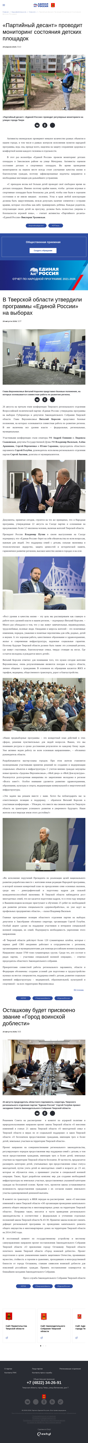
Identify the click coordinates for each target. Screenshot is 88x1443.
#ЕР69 (23, 998)
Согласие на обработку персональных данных (44, 1422)
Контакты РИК (10, 1373)
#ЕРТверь (55, 225)
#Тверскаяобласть (42, 998)
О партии (8, 1369)
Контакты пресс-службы (42, 1373)
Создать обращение (43, 250)
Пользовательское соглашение (44, 1416)
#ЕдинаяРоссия (63, 1286)
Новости (32, 12)
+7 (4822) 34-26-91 (44, 1382)
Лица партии (37, 1369)
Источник (79, 990)
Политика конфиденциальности (44, 1418)
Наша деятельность (18, 12)
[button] (40, 1345)
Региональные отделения (70, 1369)
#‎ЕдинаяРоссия (63, 998)
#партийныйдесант (36, 225)
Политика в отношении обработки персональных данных (44, 1420)
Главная (6, 12)
